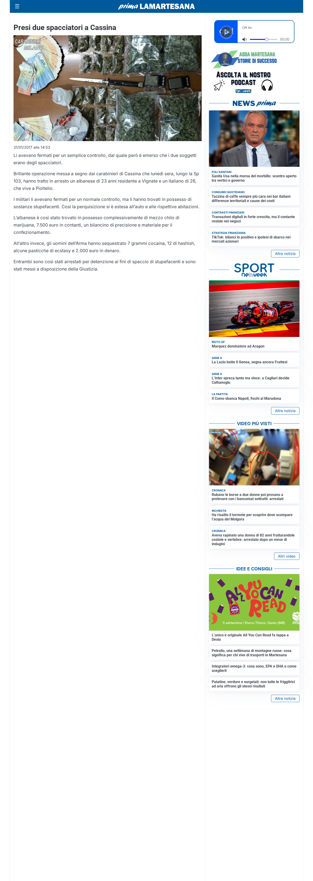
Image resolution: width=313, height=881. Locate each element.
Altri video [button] (287, 556)
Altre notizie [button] (285, 253)
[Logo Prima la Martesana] (156, 6)
